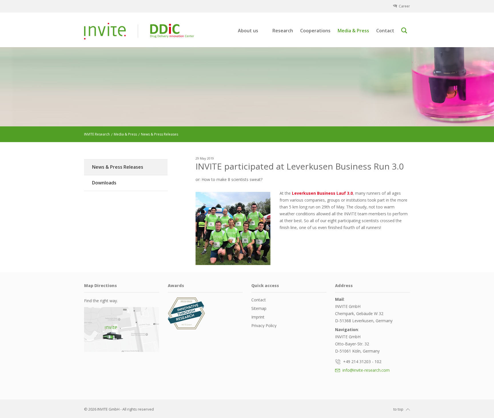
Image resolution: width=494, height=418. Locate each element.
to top (398, 409)
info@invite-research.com (365, 370)
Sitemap (258, 308)
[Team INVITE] (233, 228)
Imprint (257, 317)
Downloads (104, 183)
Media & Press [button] (353, 31)
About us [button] (248, 31)
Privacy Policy (263, 325)
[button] (405, 30)
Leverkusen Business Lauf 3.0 (322, 193)
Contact (385, 31)
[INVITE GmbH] (105, 31)
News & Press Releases (117, 167)
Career (404, 6)
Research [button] (282, 31)
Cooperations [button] (315, 31)
